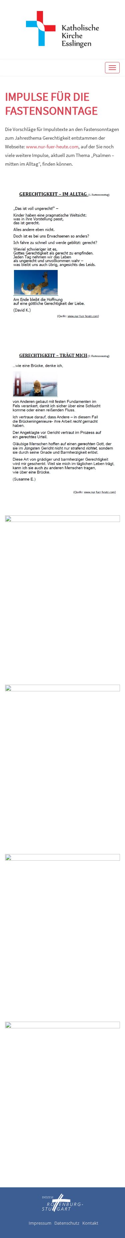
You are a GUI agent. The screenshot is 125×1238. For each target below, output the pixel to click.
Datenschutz (66, 1223)
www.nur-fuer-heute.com (52, 146)
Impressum (40, 1223)
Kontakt (90, 1223)
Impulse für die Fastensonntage (51, 103)
